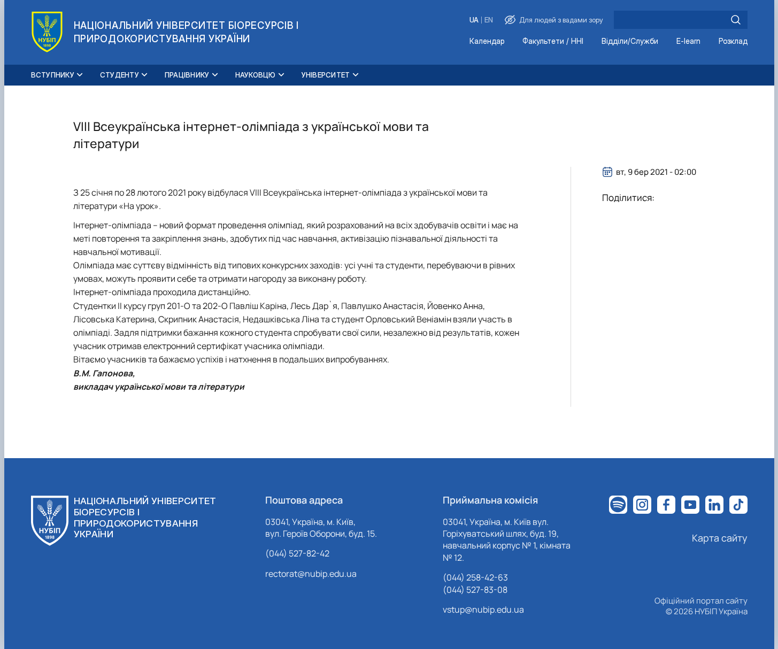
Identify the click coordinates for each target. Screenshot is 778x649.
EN (488, 20)
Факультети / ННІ (552, 41)
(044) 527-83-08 (475, 590)
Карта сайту (720, 538)
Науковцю (255, 75)
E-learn (688, 41)
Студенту (119, 75)
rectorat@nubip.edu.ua (311, 574)
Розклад (733, 41)
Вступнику (52, 75)
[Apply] (736, 20)
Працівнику (187, 75)
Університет (326, 75)
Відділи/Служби (630, 41)
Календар (486, 41)
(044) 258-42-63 (475, 577)
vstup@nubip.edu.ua (483, 609)
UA (474, 20)
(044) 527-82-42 (297, 553)
